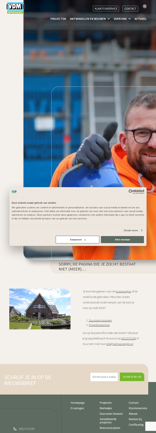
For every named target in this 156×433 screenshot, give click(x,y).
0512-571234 (26, 429)
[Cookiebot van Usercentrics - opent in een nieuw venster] (131, 191)
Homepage (78, 402)
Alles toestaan (122, 239)
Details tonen (131, 230)
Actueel (141, 19)
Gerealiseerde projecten (108, 420)
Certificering (136, 424)
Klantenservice (106, 8)
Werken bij (135, 419)
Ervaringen (77, 408)
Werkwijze (106, 408)
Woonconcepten (110, 427)
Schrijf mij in (132, 377)
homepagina (123, 291)
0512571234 (128, 338)
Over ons (120, 19)
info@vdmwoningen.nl (119, 344)
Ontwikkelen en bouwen (88, 19)
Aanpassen (76, 239)
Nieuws (133, 413)
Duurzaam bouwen (111, 413)
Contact (130, 8)
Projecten (58, 19)
